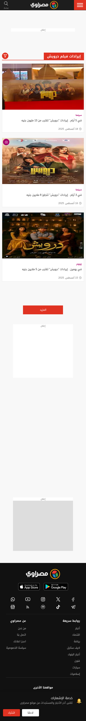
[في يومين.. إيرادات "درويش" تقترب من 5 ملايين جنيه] (43, 235)
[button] (80, 5)
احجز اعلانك (19, 641)
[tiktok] (58, 607)
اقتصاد (76, 634)
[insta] (43, 599)
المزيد (43, 309)
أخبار (77, 628)
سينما (79, 115)
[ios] (29, 586)
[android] (56, 586)
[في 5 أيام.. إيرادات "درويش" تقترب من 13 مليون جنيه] (43, 87)
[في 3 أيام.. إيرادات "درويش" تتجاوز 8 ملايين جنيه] (43, 161)
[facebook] (73, 599)
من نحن (22, 628)
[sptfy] (43, 607)
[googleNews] (13, 607)
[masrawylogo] (43, 574)
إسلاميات (75, 673)
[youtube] (28, 599)
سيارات (76, 667)
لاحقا (30, 712)
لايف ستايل (73, 647)
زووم (79, 264)
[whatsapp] (13, 599)
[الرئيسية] (44, 5)
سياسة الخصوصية (16, 647)
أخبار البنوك (74, 654)
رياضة (77, 641)
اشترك (11, 712)
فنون (77, 660)
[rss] (28, 607)
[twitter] (58, 599)
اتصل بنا (21, 634)
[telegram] (73, 607)
